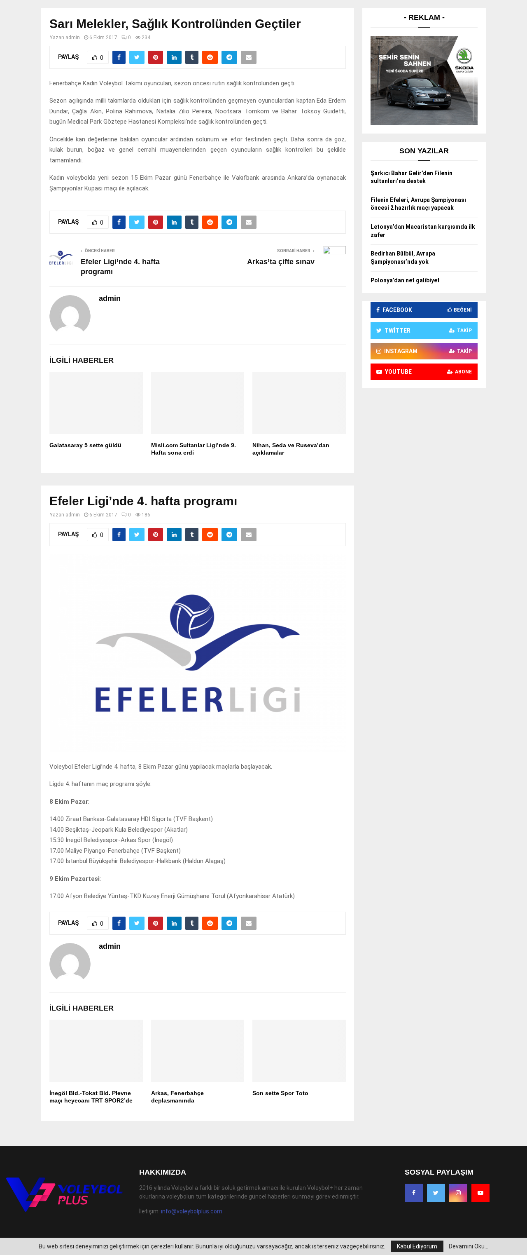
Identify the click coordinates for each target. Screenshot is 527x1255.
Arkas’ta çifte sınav (281, 262)
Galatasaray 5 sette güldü (85, 445)
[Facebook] (414, 1193)
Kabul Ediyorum (417, 1246)
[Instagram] (458, 1193)
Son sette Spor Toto (280, 1093)
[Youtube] (480, 1193)
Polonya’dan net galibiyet (405, 280)
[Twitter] (436, 1193)
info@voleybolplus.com (191, 1211)
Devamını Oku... (468, 1246)
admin (72, 37)
